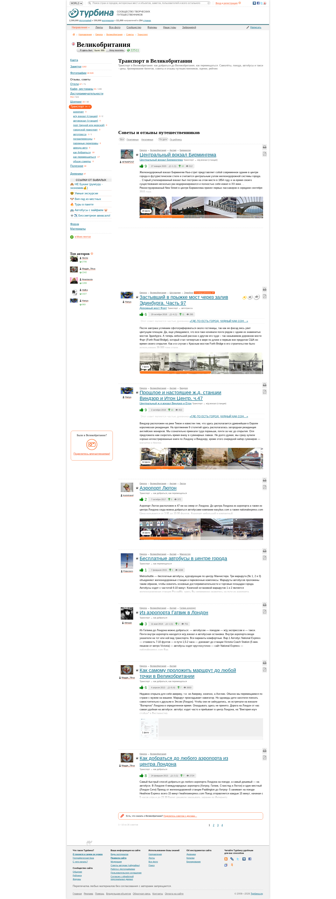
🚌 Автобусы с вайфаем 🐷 (89, 210)
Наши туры (169, 27)
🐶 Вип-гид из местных (85, 199)
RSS (226, 858)
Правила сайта (118, 858)
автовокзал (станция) (85, 120)
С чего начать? (80, 861)
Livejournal (232, 858)
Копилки (190, 858)
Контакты (157, 893)
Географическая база (83, 858)
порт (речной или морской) (88, 125)
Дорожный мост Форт (153, 308)
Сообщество (134, 27)
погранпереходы (82, 138)
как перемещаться (84, 156)
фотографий (85, 20)
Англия (173, 150)
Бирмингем (185, 150)
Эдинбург (188, 292)
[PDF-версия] (264, 154)
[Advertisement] (90, 369)
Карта (74, 60)
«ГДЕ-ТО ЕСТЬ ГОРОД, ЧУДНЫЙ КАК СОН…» (219, 321)
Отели (74, 84)
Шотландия (175, 292)
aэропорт (78, 111)
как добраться (82, 152)
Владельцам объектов (118, 893)
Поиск (152, 865)
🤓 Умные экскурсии (84, 193)
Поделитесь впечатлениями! (92, 453)
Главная (74, 34)
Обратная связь (141, 893)
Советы (130, 34)
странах (147, 20)
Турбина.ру (257, 893)
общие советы (82, 161)
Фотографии (78, 73)
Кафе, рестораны (81, 88)
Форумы (152, 27)
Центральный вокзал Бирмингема (178, 154)
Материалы (78, 228)
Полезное (76, 166)
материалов (108, 20)
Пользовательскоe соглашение (126, 873)
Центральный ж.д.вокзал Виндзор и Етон (166, 403)
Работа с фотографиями (123, 869)
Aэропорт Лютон (158, 488)
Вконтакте (244, 858)
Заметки (75, 66)
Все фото (114, 27)
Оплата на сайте (174, 893)
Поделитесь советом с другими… (180, 816)
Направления (85, 34)
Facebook (250, 858)
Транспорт (142, 34)
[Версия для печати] (264, 147)
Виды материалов (119, 854)
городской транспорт (85, 129)
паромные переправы (85, 143)
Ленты (99, 27)
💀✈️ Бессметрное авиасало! (90, 215)
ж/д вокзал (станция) (85, 116)
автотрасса (79, 134)
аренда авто (80, 147)
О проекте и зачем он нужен (88, 854)
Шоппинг (76, 101)
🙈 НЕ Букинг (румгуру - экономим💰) (86, 185)
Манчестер (185, 554)
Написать (255, 27)
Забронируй (189, 27)
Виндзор (184, 388)
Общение (77, 872)
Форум (74, 224)
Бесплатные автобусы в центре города (183, 558)
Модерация (116, 861)
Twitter (238, 858)
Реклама (88, 893)
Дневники (76, 173)
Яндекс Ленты (232, 865)
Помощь (99, 893)
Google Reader (226, 865)
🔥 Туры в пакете (82, 204)
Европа (99, 34)
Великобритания (114, 34)
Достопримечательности (86, 93)
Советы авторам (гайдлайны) (125, 865)
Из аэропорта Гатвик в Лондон (174, 612)
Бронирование (193, 861)
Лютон (183, 483)
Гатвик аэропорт (188, 608)
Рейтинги (77, 875)
